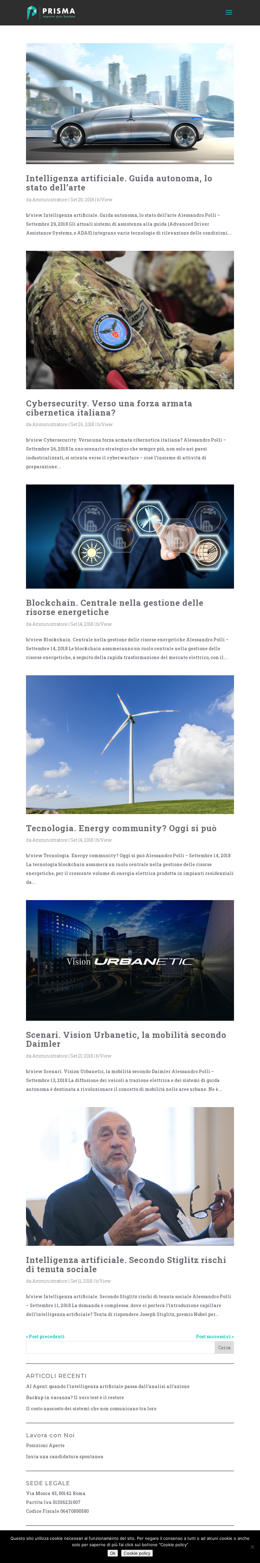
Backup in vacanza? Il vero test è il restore (75, 1397)
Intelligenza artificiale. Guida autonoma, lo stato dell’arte (119, 183)
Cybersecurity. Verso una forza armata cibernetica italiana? (109, 408)
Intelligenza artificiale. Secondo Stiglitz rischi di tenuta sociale (126, 1264)
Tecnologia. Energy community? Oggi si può (121, 828)
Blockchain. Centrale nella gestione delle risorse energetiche (115, 607)
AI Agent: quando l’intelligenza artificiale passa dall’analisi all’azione (108, 1386)
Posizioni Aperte (45, 1445)
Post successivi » (215, 1336)
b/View (104, 200)
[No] (252, 1547)
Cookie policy (137, 1553)
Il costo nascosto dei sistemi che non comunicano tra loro (91, 1409)
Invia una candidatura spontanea (64, 1456)
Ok (112, 1553)
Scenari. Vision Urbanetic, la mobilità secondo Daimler (126, 1039)
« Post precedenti (45, 1336)
